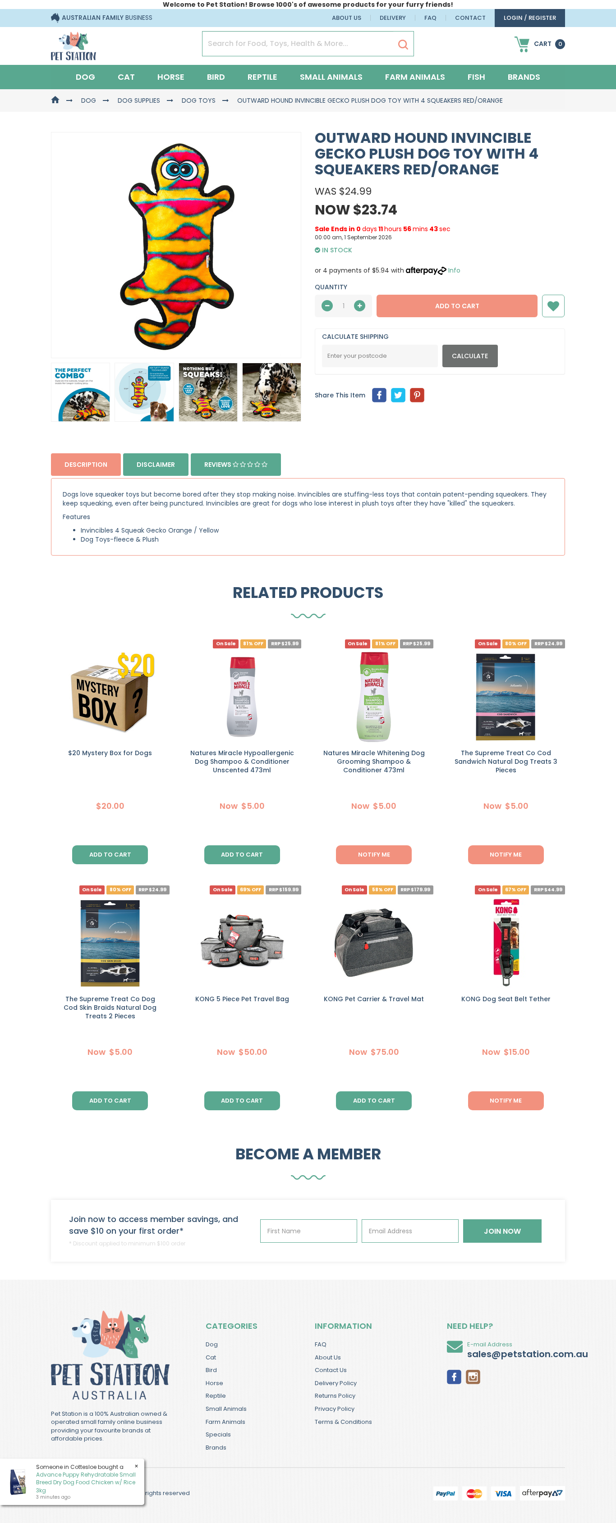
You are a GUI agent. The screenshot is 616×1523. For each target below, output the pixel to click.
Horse (170, 76)
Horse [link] (214, 1383)
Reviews (218, 464)
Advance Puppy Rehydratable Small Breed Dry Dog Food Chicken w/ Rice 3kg (86, 1482)
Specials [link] (218, 1434)
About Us (346, 18)
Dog (85, 76)
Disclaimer (156, 464)
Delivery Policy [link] (336, 1383)
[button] (553, 306)
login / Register (530, 18)
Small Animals (331, 76)
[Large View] (80, 392)
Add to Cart (457, 305)
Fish (476, 76)
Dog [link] (212, 1344)
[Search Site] (403, 44)
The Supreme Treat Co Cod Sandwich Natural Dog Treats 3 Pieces (506, 761)
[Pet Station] (73, 43)
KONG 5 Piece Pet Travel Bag (242, 998)
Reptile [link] (216, 1395)
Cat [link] (211, 1357)
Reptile (262, 76)
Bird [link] (211, 1370)
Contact (470, 18)
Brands (524, 76)
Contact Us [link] (331, 1370)
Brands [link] (216, 1447)
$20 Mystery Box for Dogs (110, 752)
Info (454, 270)
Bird (216, 76)
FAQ (430, 18)
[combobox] (342, 820)
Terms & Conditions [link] (343, 1422)
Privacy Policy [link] (334, 1408)
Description (85, 464)
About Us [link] (328, 1357)
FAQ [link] (320, 1344)
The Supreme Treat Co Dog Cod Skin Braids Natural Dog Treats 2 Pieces (110, 1007)
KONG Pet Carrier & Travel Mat (374, 998)
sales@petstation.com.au (527, 1354)
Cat (126, 76)
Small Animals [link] (226, 1408)
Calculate (470, 355)
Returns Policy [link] (335, 1395)
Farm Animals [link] (225, 1422)
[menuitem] (379, 395)
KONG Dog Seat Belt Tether (506, 998)
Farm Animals (415, 76)
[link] (454, 1376)
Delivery (393, 18)
